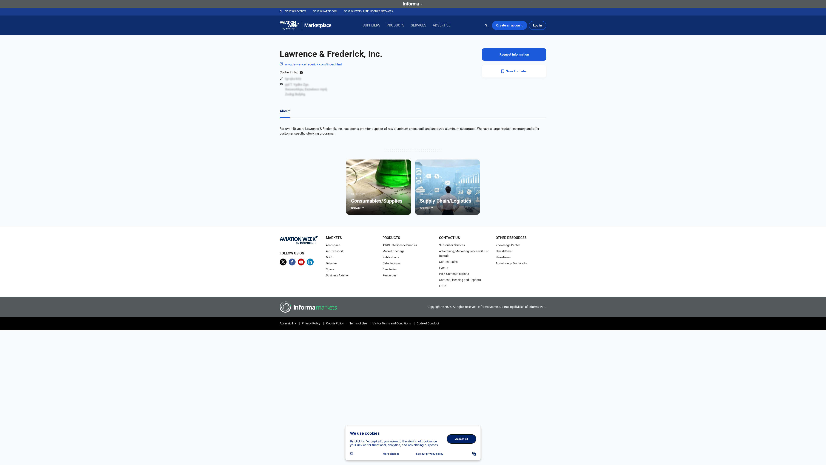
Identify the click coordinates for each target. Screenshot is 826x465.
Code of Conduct (428, 323)
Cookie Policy (335, 323)
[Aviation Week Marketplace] (305, 25)
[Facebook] (292, 262)
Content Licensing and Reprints (460, 280)
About (285, 111)
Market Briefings (393, 251)
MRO (329, 257)
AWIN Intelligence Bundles (399, 245)
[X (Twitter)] (283, 262)
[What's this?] (301, 72)
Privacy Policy (311, 323)
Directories (389, 269)
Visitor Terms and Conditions (392, 323)
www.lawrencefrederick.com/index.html (313, 64)
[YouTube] (301, 262)
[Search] (486, 25)
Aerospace (333, 245)
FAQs (442, 286)
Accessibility (288, 323)
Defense (331, 263)
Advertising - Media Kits (511, 263)
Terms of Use (358, 323)
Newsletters (504, 251)
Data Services (391, 263)
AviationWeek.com (325, 11)
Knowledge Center (508, 245)
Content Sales (448, 262)
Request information (514, 54)
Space (330, 269)
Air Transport (334, 251)
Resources (389, 275)
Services (418, 25)
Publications (390, 257)
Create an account (509, 25)
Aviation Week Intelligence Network (368, 11)
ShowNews (503, 257)
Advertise (441, 25)
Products (395, 25)
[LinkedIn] (310, 262)
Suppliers (371, 25)
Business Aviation (338, 275)
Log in (537, 25)
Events (443, 268)
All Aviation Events (293, 11)
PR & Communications (454, 274)
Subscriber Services (452, 245)
